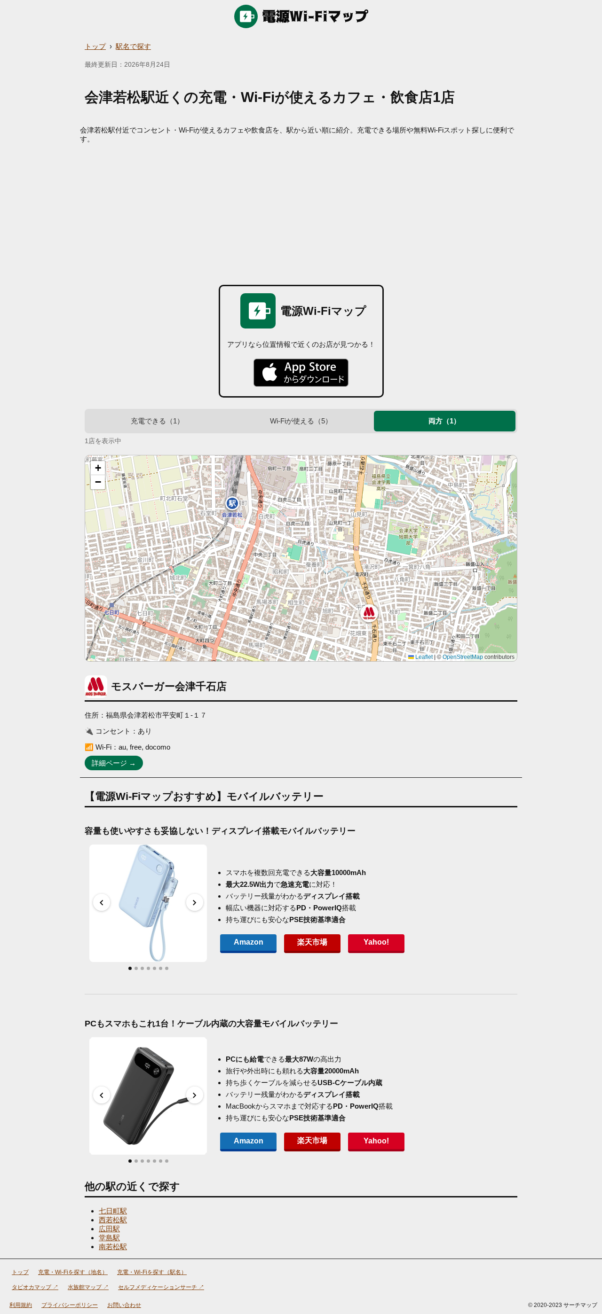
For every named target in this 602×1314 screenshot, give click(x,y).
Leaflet (423, 657)
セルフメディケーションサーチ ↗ (161, 1287)
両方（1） (444, 421)
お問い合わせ (124, 1305)
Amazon (248, 942)
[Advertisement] (301, 214)
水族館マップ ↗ (88, 1287)
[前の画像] (101, 902)
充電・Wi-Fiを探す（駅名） (152, 1272)
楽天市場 (312, 942)
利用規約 (20, 1305)
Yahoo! (376, 942)
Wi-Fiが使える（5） (301, 421)
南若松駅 (113, 1247)
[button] (369, 613)
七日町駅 (113, 1211)
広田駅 (109, 1229)
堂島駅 (109, 1238)
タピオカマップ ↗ (35, 1287)
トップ (95, 46)
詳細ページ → (114, 763)
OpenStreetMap (463, 657)
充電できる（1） (157, 421)
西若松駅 (113, 1220)
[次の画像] (194, 902)
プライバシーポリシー (69, 1305)
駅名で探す (133, 46)
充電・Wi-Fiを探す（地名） (73, 1272)
